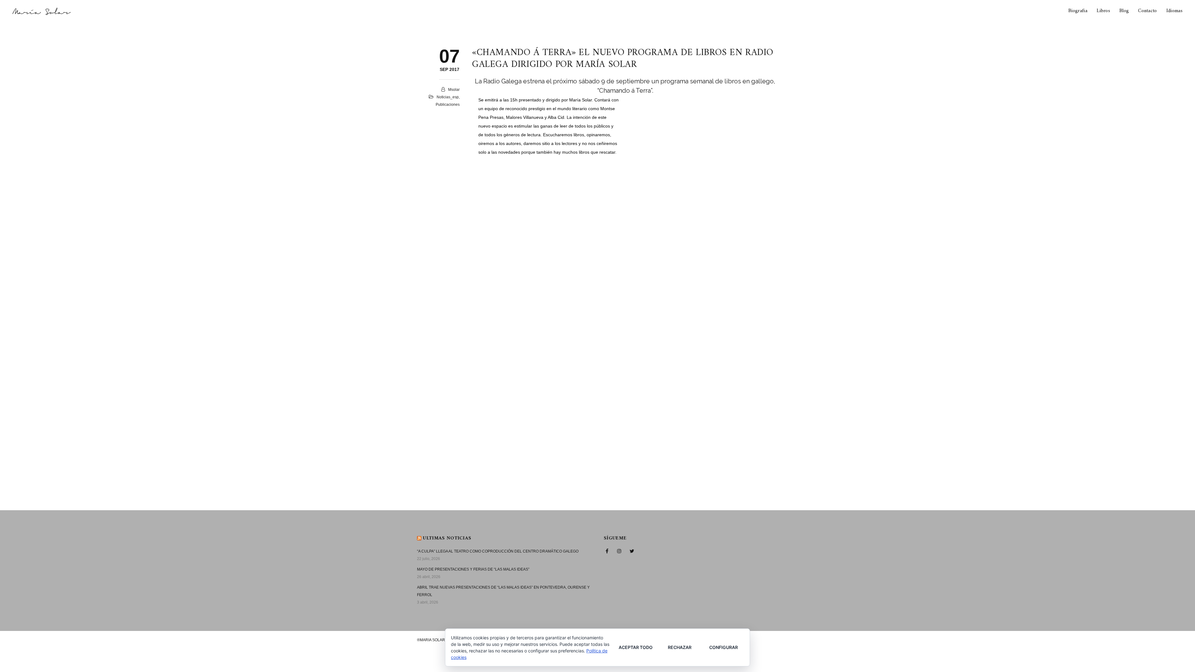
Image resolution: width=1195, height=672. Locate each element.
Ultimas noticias (447, 538)
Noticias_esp (448, 97)
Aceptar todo (636, 647)
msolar (454, 89)
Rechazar (679, 647)
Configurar (723, 647)
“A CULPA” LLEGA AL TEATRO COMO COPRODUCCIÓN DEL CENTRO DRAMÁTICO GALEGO (498, 551)
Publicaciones (448, 104)
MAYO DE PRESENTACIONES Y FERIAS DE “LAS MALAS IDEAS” (473, 569)
